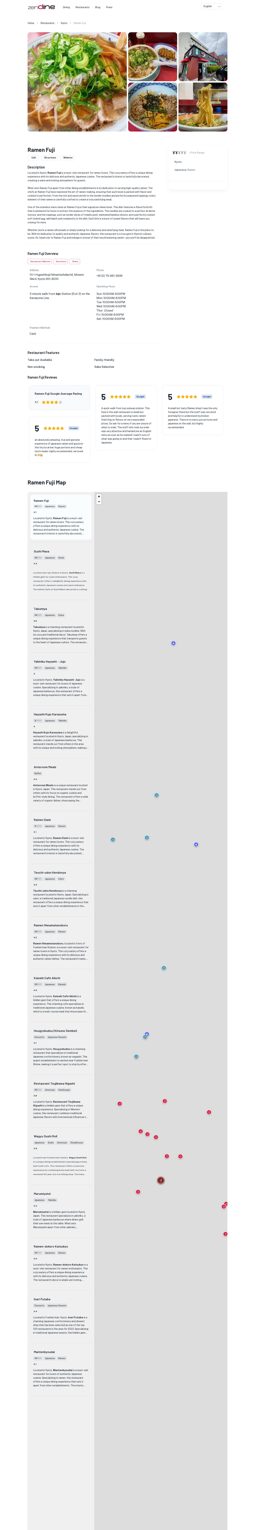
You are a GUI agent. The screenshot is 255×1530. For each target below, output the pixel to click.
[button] (146, 837)
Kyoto (64, 23)
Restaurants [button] (82, 7)
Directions (50, 157)
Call (33, 157)
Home (31, 23)
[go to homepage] (41, 9)
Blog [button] (97, 7)
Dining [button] (66, 7)
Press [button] (109, 7)
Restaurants (47, 23)
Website (68, 157)
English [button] (207, 6)
